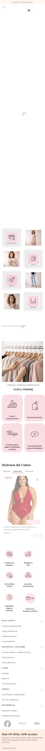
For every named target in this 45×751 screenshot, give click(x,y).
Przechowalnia (8, 641)
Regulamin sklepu (9, 710)
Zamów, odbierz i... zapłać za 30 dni (16, 652)
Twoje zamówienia (9, 631)
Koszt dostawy (8, 657)
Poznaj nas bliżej (9, 683)
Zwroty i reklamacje (10, 699)
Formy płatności (9, 662)
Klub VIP (5, 678)
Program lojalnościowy (11, 626)
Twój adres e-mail (8, 748)
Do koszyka (32, 522)
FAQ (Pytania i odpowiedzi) (13, 694)
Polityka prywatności (11, 716)
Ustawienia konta (9, 636)
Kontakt (5, 673)
